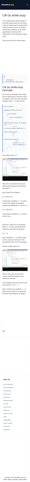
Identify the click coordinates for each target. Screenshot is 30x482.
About (10, 479)
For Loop (5, 404)
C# (3, 331)
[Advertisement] (15, 59)
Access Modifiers (8, 387)
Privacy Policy (23, 479)
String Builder (7, 420)
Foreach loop (7, 407)
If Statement (7, 391)
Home (5, 479)
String (5, 417)
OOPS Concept (7, 423)
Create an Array (8, 413)
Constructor (7, 426)
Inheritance (6, 430)
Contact (15, 479)
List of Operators (8, 384)
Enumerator (6, 397)
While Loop (6, 410)
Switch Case (7, 394)
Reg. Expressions (8, 400)
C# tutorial (23, 242)
